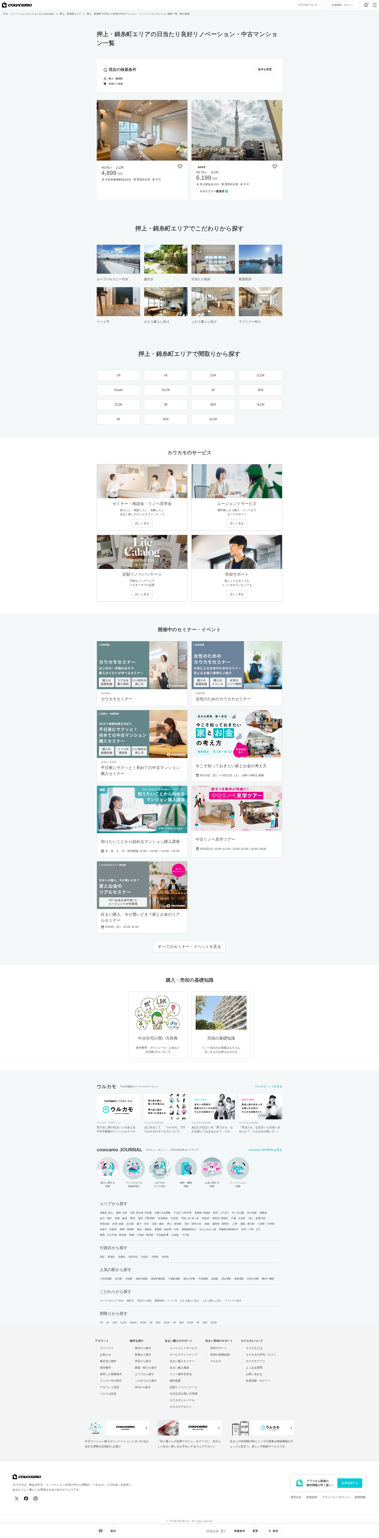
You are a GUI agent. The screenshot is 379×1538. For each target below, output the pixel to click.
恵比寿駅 (226, 1278)
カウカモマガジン (181, 1406)
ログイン (342, 5)
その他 (185, 1234)
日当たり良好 (144, 1300)
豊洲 (132, 1218)
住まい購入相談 (179, 1367)
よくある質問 (254, 1367)
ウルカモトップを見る (268, 1086)
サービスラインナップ (183, 1354)
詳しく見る (142, 523)
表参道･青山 (106, 1212)
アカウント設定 (109, 1387)
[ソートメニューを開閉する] (101, 1531)
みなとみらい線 (207, 1229)
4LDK (214, 1322)
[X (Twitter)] (17, 1498)
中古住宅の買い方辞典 (183, 1393)
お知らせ (105, 1354)
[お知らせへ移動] (366, 5)
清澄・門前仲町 (146, 1218)
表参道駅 (239, 1278)
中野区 (155, 1256)
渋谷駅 (128, 1278)
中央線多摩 (162, 1234)
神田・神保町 (127, 1229)
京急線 (175, 1234)
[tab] (140, 156)
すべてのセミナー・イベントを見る (189, 946)
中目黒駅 (203, 1278)
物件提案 (175, 1380)
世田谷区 (133, 1256)
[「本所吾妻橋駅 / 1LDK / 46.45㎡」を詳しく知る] (142, 130)
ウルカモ (215, 1361)
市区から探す (143, 1361)
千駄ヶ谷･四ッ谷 (190, 1218)
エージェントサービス (183, 1348)
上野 (234, 1223)
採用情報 (360, 1497)
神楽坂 (263, 1212)
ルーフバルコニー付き (112, 1300)
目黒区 (121, 1256)
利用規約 (311, 1497)
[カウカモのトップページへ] (17, 5)
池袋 (207, 1223)
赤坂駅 (214, 1278)
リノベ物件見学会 (181, 1374)
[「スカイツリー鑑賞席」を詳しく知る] (236, 130)
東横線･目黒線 (202, 1212)
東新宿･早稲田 (220, 1218)
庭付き (130, 1300)
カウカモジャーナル (182, 1400)
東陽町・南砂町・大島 (167, 1229)
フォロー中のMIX (110, 1380)
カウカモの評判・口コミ (261, 1354)
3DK (181, 1322)
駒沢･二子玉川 (221, 1212)
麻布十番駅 (268, 1278)
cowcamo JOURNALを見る (265, 1149)
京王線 (130, 1223)
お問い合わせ (254, 1374)
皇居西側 (162, 1218)
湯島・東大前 (247, 1223)
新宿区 (111, 1256)
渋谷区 (144, 1256)
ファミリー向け (233, 1300)
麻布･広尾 (121, 1212)
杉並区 (165, 1256)
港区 (102, 1256)
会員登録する (349, 1482)
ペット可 (172, 1300)
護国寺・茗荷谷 (220, 1223)
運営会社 (296, 1497)
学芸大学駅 (253, 1278)
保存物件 (105, 1367)
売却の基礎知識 (220, 1354)
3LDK (190, 1322)
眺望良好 (159, 1300)
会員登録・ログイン (258, 1380)
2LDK (167, 1322)
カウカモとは (254, 1348)
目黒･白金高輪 (162, 1212)
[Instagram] (35, 1498)
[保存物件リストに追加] (180, 166)
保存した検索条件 (111, 1374)
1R (101, 1322)
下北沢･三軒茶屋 (182, 1212)
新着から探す (143, 1354)
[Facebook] (26, 1498)
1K (107, 1322)
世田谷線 (104, 1223)
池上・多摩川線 (257, 1218)
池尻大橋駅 (142, 1278)
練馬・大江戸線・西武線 (113, 1234)
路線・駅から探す (146, 1367)
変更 (255, 1530)
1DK (114, 1322)
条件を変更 (265, 69)
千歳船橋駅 (174, 1278)
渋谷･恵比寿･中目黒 (141, 1212)
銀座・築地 (121, 1218)
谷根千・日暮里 (108, 1229)
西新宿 (205, 1218)
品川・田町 (106, 1218)
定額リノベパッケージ (183, 1387)
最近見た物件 (108, 1361)
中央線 (174, 1218)
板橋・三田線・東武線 (141, 1234)
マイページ (107, 1348)
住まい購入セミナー (182, 1361)
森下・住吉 (143, 1223)
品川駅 (118, 1278)
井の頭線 (252, 1212)
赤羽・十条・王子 (251, 1229)
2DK (158, 1322)
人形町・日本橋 (266, 1223)
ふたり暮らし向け (212, 1300)
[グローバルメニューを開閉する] (374, 5)
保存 (275, 1530)
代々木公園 (238, 1212)
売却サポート (218, 1348)
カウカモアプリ (255, 1361)
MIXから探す (143, 1387)
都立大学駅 (189, 1278)
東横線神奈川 (189, 1229)
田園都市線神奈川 (228, 1229)
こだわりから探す (146, 1380)
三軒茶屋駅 (106, 1278)
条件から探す (143, 1348)
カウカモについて (307, 5)
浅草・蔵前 (158, 1223)
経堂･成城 (118, 1223)
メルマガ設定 (108, 1393)
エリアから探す (144, 1374)
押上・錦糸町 (174, 1223)
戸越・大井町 (238, 1218)
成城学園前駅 (158, 1278)
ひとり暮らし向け (189, 1300)
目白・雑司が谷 (193, 1223)
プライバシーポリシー (336, 1497)
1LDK (123, 1322)
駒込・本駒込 (144, 1229)
